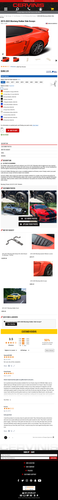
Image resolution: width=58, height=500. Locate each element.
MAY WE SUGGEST (8, 230)
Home (1, 16)
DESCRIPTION (7, 160)
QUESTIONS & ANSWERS (10, 317)
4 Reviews (13, 66)
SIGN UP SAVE (29, 452)
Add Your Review (21, 67)
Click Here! (35, 125)
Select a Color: (7, 85)
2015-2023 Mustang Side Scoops (38, 281)
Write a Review (49, 350)
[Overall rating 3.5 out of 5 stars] (5, 67)
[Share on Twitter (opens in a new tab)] (11, 366)
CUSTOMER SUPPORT (30, 474)
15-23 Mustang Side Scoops (29, 16)
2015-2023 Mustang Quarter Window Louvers (41, 253)
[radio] (29, 338)
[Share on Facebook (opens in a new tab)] (9, 366)
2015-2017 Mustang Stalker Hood (10, 308)
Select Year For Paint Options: (10, 79)
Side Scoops (8, 16)
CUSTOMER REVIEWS (29, 331)
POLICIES (30, 470)
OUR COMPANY (30, 467)
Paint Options (5, 76)
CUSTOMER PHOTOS (9, 188)
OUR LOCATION (30, 463)
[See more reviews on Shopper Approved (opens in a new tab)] (14, 366)
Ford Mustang (17, 16)
